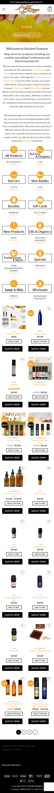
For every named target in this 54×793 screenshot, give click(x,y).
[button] (4, 9)
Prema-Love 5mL (40, 597)
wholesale (27, 140)
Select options (40, 341)
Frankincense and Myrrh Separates (40, 705)
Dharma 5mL (40, 547)
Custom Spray (40, 334)
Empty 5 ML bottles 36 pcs (40, 652)
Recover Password (11, 764)
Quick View (12, 348)
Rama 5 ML (14, 651)
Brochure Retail (14, 334)
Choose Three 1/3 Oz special (13, 705)
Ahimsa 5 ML (40, 494)
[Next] (35, 732)
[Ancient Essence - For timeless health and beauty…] (27, 9)
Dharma (14, 385)
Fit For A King (14, 440)
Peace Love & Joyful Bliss (40, 441)
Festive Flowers (40, 385)
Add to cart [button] (13, 341)
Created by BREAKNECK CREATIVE (27, 789)
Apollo (14, 547)
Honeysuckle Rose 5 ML (14, 598)
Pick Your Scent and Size (14, 494)
